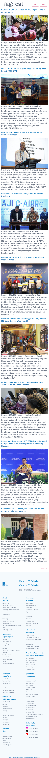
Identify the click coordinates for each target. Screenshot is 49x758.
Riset (4, 740)
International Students (33, 639)
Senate (5, 648)
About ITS (6, 603)
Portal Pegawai (31, 705)
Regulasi (28, 625)
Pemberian (6, 724)
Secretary (6, 644)
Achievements (7, 708)
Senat (4, 661)
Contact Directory (32, 694)
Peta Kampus (30, 718)
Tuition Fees (7, 681)
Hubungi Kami (7, 630)
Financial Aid (7, 683)
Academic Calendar (32, 610)
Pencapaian (6, 722)
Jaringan (5, 720)
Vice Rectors (7, 641)
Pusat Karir (29, 710)
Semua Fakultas (31, 665)
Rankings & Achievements (11, 610)
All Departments (31, 660)
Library (28, 679)
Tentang (5, 619)
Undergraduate (31, 605)
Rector (5, 639)
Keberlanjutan (7, 745)
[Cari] (35, 3)
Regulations (30, 612)
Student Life (7, 702)
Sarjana (28, 619)
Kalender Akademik (32, 623)
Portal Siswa (30, 703)
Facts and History (8, 605)
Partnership (30, 635)
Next (44, 568)
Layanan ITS (30, 712)
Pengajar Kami (30, 669)
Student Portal (31, 681)
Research (6, 734)
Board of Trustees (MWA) (11, 650)
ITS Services (30, 690)
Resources (29, 685)
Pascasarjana (30, 621)
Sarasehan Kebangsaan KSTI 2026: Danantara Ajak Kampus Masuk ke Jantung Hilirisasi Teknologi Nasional (24, 443)
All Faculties (30, 658)
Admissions (6, 679)
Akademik (29, 617)
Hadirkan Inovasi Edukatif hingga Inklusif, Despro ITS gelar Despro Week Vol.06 (23, 319)
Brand (5, 612)
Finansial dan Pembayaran (34, 714)
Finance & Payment (32, 692)
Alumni (5, 704)
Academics (29, 603)
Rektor (5, 652)
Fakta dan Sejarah (8, 621)
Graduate (29, 607)
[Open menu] (43, 3)
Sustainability (7, 738)
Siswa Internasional (32, 648)
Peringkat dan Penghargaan (12, 625)
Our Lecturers (30, 662)
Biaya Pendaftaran (8, 690)
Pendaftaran (7, 688)
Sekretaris (6, 657)
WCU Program (7, 736)
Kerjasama (29, 644)
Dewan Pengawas (8, 663)
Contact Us (6, 614)
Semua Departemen (32, 667)
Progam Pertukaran (32, 646)
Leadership (6, 646)
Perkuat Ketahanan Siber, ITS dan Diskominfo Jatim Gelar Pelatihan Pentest (22, 383)
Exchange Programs (32, 637)
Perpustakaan (30, 701)
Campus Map (30, 696)
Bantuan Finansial (8, 692)
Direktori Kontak (31, 716)
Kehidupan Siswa (8, 715)
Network (5, 706)
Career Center (30, 687)
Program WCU (7, 743)
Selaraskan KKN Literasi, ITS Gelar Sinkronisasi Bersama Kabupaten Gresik (22, 510)
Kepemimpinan (7, 659)
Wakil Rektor (7, 655)
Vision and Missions (9, 607)
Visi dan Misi (7, 623)
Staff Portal (30, 683)
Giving (5, 711)
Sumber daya (30, 708)
